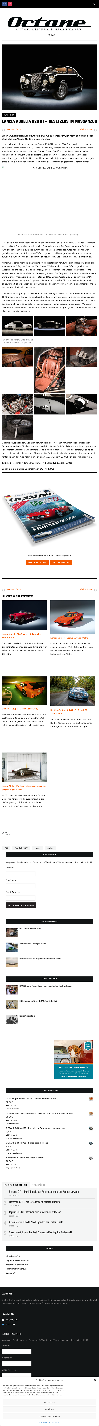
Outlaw (50, 848)
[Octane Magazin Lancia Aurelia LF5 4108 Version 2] (17, 417)
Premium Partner (14, 1268)
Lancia (37, 848)
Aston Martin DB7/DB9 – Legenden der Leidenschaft (36, 1222)
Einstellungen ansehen (49, 1416)
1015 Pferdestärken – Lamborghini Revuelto (32, 943)
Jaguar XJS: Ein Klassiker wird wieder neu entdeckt (35, 1212)
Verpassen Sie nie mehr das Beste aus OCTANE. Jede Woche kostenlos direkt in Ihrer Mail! (49, 862)
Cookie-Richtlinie (44, 1422)
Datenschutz (55, 1422)
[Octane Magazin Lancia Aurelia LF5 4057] (17, 348)
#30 (6, 848)
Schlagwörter (38, 1184)
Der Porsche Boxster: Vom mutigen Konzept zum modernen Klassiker (40, 958)
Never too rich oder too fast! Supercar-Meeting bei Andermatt (40, 1232)
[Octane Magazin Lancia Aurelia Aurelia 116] (81, 348)
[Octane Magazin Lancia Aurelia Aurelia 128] (49, 348)
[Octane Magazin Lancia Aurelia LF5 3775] (49, 317)
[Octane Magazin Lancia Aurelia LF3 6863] (17, 317)
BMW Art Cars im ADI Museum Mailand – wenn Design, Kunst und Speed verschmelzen (45, 986)
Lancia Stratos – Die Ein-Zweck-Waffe (69, 637)
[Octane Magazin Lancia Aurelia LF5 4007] (81, 317)
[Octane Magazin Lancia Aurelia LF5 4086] (49, 395)
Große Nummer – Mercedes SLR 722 (30, 928)
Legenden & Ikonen (15, 1260)
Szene (9, 1273)
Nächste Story (86, 129)
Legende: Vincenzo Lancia (27, 1016)
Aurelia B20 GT (21, 848)
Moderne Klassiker (15, 1264)
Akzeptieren (49, 1402)
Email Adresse (13, 892)
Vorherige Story (14, 129)
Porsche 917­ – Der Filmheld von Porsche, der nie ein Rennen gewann (44, 1191)
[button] (95, 1380)
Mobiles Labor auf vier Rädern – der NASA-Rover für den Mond (38, 1001)
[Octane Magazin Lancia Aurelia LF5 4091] (81, 395)
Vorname (10, 867)
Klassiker (9, 115)
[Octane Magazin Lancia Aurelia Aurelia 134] (17, 395)
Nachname (11, 880)
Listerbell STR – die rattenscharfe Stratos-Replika (34, 1202)
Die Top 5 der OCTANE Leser (16, 1184)
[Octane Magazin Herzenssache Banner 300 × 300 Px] (73, 1042)
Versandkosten (16, 1138)
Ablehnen (49, 1409)
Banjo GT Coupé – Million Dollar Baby (20, 708)
